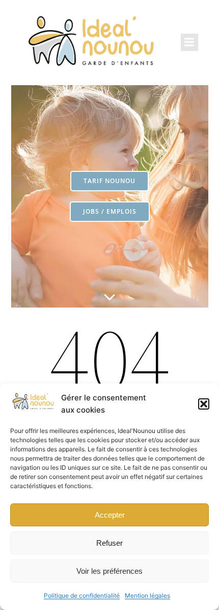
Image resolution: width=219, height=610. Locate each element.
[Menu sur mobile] (189, 42)
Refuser (109, 543)
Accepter (110, 515)
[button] (204, 404)
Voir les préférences (109, 571)
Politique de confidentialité (82, 595)
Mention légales (147, 595)
